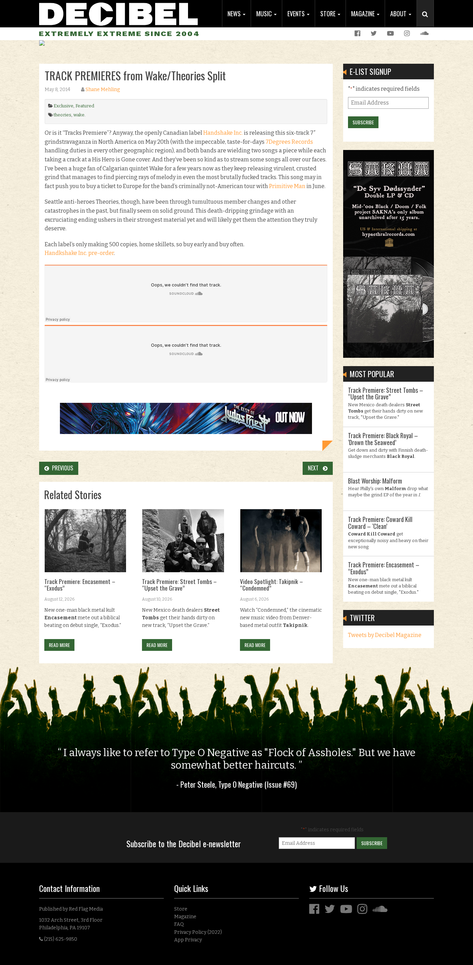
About (399, 13)
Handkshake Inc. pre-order (79, 253)
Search (428, 21)
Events (296, 13)
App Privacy (188, 940)
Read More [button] (59, 644)
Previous (61, 468)
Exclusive (63, 105)
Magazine (363, 13)
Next (315, 468)
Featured (84, 105)
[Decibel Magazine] (118, 13)
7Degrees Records (289, 142)
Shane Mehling (103, 89)
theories (62, 114)
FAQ (179, 924)
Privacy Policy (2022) (198, 932)
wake (78, 114)
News (234, 13)
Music (264, 13)
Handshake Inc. (223, 133)
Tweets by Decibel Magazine (384, 635)
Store (328, 13)
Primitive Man (287, 186)
